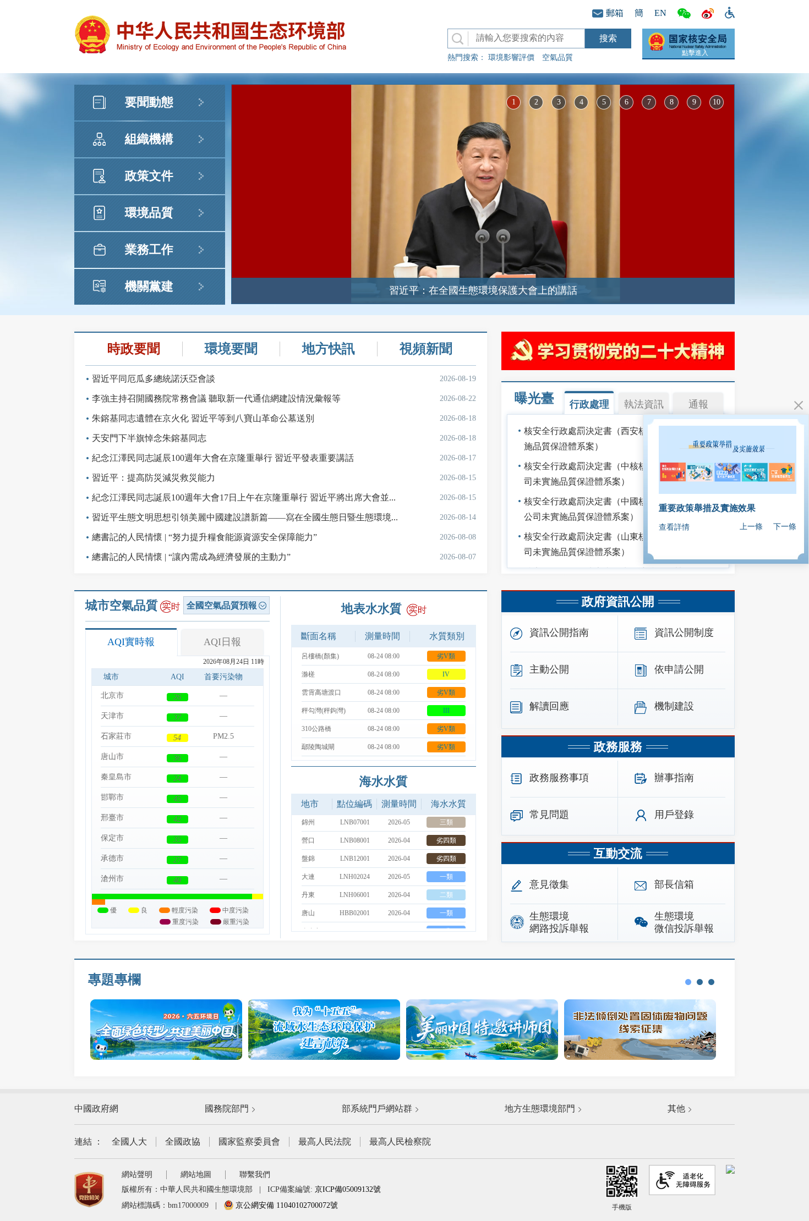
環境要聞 (231, 349)
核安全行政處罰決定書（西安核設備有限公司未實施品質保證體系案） (621, 438)
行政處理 (589, 404)
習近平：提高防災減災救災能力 (284, 477)
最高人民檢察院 (400, 1141)
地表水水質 (371, 608)
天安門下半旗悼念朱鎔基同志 (284, 438)
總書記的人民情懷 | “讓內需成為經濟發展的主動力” (284, 557)
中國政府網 (96, 1108)
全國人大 (129, 1141)
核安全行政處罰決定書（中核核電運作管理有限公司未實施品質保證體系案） (621, 473)
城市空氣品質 (121, 605)
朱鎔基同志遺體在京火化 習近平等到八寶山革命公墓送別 (284, 418)
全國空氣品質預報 (222, 605)
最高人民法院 (324, 1141)
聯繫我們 (254, 1174)
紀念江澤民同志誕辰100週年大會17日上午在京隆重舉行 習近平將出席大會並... (284, 497)
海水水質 (383, 781)
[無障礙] (727, 11)
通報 (698, 404)
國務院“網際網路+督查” (705, 508)
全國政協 (182, 1141)
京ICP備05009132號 (348, 1189)
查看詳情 (674, 527)
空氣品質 (557, 57)
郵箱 (615, 13)
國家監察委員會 (249, 1141)
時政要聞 (133, 349)
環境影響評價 (511, 57)
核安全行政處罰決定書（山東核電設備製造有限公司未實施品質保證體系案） (621, 544)
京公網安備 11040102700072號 (285, 1205)
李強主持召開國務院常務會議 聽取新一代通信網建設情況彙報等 (284, 398)
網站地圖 (196, 1174)
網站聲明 (137, 1174)
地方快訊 (328, 349)
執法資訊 (644, 404)
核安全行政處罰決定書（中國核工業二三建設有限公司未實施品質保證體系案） (621, 509)
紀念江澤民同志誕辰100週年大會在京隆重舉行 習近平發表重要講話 (284, 458)
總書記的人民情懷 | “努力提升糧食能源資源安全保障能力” (284, 537)
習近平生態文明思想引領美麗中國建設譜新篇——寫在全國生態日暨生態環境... (284, 517)
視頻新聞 (426, 349)
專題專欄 (114, 979)
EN (660, 13)
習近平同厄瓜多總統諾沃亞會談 (284, 378)
